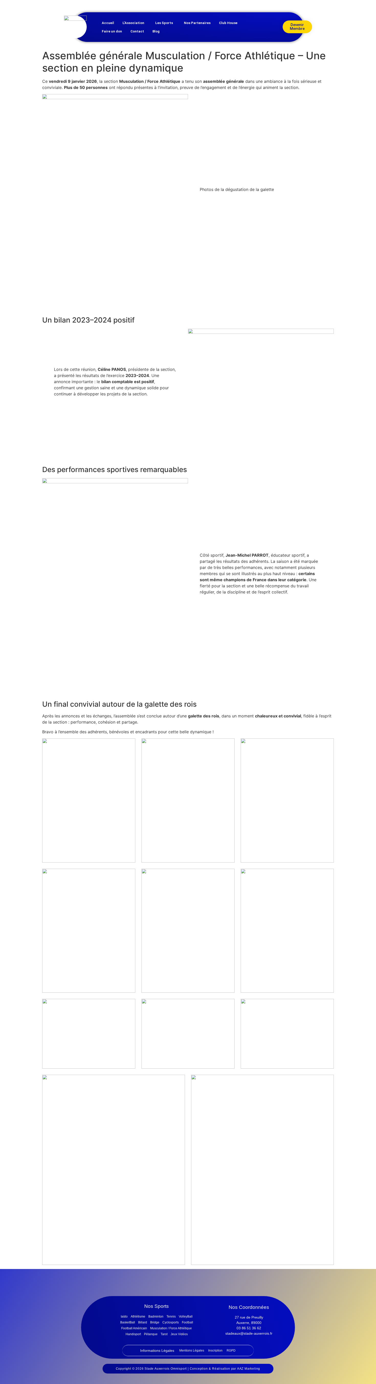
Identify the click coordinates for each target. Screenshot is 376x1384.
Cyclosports (170, 1322)
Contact (137, 31)
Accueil (108, 23)
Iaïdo (124, 1316)
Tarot (164, 1334)
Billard (142, 1322)
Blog (156, 31)
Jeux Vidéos (179, 1334)
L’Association (133, 23)
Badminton (155, 1316)
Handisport (133, 1334)
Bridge (154, 1322)
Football (187, 1322)
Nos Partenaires (197, 23)
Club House (228, 23)
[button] (134, 23)
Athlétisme (138, 1316)
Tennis (171, 1316)
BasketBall (127, 1322)
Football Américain (134, 1328)
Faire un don (112, 31)
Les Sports (164, 23)
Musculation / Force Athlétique (171, 1328)
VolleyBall (186, 1316)
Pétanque (151, 1334)
